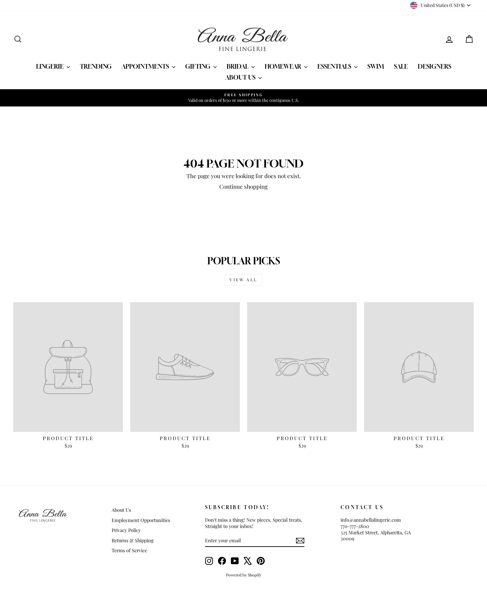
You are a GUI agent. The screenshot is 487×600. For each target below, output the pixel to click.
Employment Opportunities (141, 520)
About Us (241, 77)
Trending (96, 66)
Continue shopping (243, 186)
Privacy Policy (126, 530)
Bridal (238, 66)
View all (243, 279)
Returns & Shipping (133, 540)
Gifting (198, 66)
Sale (401, 66)
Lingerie (50, 66)
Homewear (283, 66)
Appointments (146, 66)
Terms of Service (129, 550)
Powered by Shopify (243, 574)
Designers (434, 66)
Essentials (334, 66)
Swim (375, 66)
